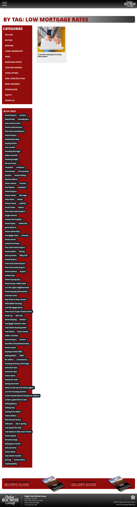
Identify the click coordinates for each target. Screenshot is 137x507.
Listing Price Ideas (12, 411)
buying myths (11, 143)
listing (21, 251)
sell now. (19, 315)
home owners (11, 271)
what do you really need (15, 283)
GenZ (7, 56)
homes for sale (11, 379)
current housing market (15, 391)
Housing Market (13, 67)
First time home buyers (15, 263)
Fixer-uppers (11, 73)
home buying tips (12, 279)
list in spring (21, 423)
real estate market (13, 456)
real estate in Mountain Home (18, 431)
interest (24, 235)
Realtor (8, 175)
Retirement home (13, 419)
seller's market (11, 335)
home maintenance (13, 127)
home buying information (16, 291)
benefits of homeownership (17, 343)
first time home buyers (15, 247)
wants (21, 207)
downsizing (11, 89)
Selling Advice (11, 403)
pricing (8, 460)
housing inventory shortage (17, 363)
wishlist (22, 203)
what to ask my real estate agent (19, 387)
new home (9, 199)
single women (11, 215)
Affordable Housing (13, 303)
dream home (10, 203)
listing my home (12, 383)
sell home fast (11, 367)
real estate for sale (13, 427)
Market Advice (11, 179)
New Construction (15, 78)
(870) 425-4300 (34, 503)
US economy (23, 171)
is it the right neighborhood (17, 287)
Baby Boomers (12, 84)
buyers (23, 271)
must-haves (10, 207)
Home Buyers (11, 191)
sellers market (11, 155)
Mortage (23, 195)
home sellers (10, 251)
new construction (12, 123)
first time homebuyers (14, 131)
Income (23, 183)
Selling (9, 34)
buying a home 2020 (13, 351)
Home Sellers (10, 415)
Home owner (10, 195)
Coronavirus (22, 359)
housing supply (11, 159)
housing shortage (12, 151)
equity (8, 95)
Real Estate (10, 187)
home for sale (11, 371)
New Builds (10, 119)
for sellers (9, 359)
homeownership (12, 139)
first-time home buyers (15, 211)
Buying (8, 40)
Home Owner (10, 183)
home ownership (12, 231)
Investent (22, 187)
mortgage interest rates (15, 323)
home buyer (10, 223)
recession (9, 167)
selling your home (12, 444)
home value (10, 375)
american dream (12, 243)
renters (22, 115)
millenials (23, 223)
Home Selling (20, 175)
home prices (10, 239)
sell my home (10, 255)
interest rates (11, 295)
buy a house (23, 331)
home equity (10, 435)
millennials (10, 275)
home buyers (10, 115)
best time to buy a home (15, 299)
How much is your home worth (18, 311)
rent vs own (10, 147)
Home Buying (11, 319)
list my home (10, 163)
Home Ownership (14, 51)
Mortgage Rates (13, 62)
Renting (9, 45)
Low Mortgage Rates (13, 307)
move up (8, 315)
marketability (11, 464)
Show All (10, 100)
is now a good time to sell (16, 399)
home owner (10, 347)
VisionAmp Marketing (128, 505)
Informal (9, 423)
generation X (10, 227)
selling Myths (10, 355)
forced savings (11, 440)
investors (20, 167)
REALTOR (23, 255)
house (20, 199)
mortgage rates (11, 235)
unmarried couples (13, 219)
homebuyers (23, 119)
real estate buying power (16, 327)
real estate (9, 331)
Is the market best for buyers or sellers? (22, 395)
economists (10, 171)
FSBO (21, 355)
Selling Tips (10, 407)
